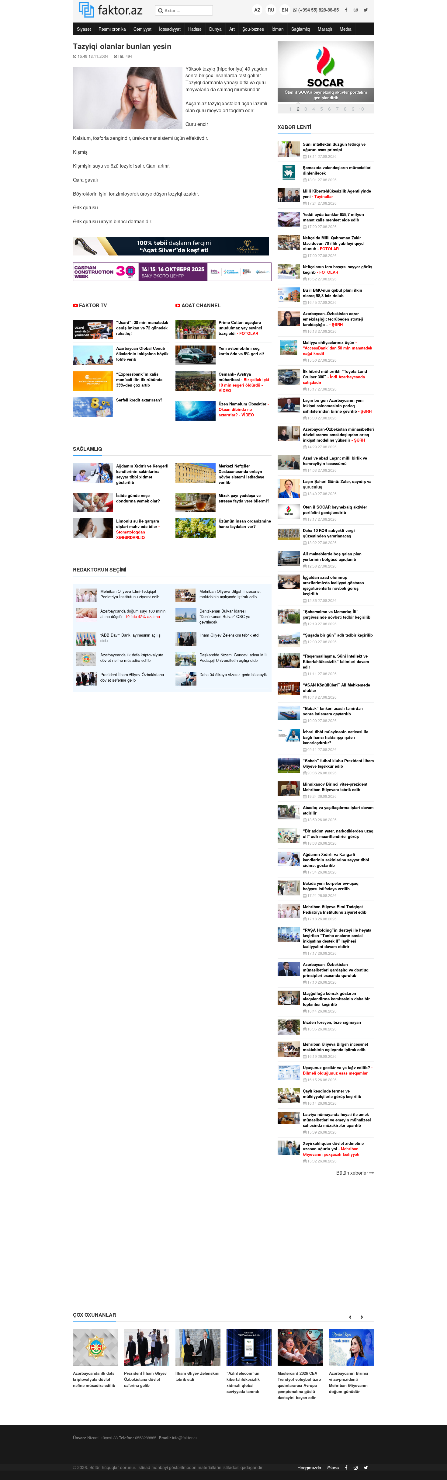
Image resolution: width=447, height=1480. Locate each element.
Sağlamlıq (300, 29)
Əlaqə (333, 1467)
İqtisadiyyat (170, 29)
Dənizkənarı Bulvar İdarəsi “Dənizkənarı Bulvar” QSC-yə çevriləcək (224, 616)
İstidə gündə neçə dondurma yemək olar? (138, 498)
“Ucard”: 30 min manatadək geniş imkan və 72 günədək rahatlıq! (142, 328)
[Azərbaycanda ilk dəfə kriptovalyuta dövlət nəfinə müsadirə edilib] (95, 1358)
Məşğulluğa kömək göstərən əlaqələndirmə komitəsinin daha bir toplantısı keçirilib (336, 999)
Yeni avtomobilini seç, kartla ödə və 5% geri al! (241, 351)
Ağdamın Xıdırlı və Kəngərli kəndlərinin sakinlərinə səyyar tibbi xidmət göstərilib (142, 474)
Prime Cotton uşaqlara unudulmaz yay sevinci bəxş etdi (240, 328)
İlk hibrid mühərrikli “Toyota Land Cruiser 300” (335, 377)
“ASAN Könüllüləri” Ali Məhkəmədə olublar (336, 687)
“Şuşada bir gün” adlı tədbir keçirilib (338, 635)
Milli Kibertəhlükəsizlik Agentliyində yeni (337, 193)
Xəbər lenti (294, 126)
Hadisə (195, 29)
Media (346, 29)
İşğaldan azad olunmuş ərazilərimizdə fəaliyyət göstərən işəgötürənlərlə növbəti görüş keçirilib (333, 585)
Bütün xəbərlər (352, 1172)
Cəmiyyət (142, 29)
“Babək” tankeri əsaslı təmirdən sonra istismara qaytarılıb (333, 711)
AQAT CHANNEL (201, 305)
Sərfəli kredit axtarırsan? (139, 400)
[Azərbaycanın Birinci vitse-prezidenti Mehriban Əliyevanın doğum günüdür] (351, 1362)
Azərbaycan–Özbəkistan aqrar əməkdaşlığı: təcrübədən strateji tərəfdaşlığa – (333, 319)
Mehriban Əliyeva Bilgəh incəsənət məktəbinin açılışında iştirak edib (230, 594)
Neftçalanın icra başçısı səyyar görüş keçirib (337, 269)
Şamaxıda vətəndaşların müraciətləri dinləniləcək (337, 170)
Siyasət (84, 29)
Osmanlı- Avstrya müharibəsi (244, 382)
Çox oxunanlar (94, 1314)
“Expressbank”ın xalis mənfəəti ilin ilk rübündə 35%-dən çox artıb (139, 379)
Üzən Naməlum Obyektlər (244, 409)
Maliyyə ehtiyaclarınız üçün (337, 348)
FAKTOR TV (93, 305)
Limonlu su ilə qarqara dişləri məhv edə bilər (138, 529)
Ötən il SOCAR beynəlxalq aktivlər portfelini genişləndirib (335, 509)
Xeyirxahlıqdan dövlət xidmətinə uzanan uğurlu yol (333, 1149)
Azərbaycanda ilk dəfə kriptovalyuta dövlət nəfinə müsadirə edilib (131, 657)
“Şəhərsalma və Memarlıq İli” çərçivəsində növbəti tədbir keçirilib (336, 614)
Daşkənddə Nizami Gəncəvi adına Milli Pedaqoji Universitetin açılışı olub (233, 657)
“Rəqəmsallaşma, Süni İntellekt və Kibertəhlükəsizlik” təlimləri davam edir (336, 661)
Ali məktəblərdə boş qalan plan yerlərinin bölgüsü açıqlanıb (332, 556)
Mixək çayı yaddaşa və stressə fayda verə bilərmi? (244, 498)
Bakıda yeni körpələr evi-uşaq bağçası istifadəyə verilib (331, 886)
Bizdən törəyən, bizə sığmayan (332, 1022)
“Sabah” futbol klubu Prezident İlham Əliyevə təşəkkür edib (338, 763)
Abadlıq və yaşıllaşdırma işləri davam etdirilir (338, 810)
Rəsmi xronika (112, 29)
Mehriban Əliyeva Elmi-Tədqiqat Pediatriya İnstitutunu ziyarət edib (129, 594)
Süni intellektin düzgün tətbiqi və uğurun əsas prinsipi (334, 146)
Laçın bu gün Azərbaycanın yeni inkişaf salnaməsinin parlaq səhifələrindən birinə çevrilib (337, 406)
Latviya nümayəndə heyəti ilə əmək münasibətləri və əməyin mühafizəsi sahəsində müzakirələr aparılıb (337, 1120)
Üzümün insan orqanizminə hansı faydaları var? (245, 523)
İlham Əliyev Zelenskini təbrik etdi (229, 635)
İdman (278, 29)
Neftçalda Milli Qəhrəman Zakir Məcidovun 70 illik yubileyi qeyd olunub (333, 243)
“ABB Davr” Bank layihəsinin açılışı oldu (130, 637)
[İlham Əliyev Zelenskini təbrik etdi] (198, 1355)
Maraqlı (325, 29)
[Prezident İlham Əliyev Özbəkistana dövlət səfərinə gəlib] (146, 1358)
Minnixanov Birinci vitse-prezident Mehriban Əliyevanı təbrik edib (335, 786)
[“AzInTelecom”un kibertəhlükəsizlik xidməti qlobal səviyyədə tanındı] (249, 1362)
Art (232, 29)
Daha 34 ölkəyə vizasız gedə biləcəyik (233, 674)
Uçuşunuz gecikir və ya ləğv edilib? (337, 1070)
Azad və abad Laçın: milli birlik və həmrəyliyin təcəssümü (335, 460)
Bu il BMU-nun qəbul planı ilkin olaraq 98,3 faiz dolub (332, 292)
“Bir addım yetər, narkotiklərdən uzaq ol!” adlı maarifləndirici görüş (338, 833)
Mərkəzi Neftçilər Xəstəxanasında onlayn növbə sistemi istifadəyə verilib (241, 474)
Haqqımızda (309, 1467)
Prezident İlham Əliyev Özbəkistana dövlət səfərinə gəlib (132, 677)
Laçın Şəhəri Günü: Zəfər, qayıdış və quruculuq (337, 484)
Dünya (215, 29)
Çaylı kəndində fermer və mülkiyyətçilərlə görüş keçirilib (332, 1093)
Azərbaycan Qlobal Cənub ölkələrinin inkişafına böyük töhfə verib (142, 354)
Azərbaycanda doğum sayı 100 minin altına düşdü (132, 613)
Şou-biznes (253, 29)
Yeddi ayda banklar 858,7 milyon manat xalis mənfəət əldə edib (333, 217)
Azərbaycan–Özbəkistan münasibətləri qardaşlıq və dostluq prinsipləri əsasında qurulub (336, 970)
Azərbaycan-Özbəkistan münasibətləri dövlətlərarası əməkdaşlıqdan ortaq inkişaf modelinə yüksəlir (338, 434)
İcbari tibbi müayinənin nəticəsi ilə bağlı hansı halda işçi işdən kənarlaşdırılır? (335, 737)
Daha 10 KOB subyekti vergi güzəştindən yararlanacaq (329, 533)
